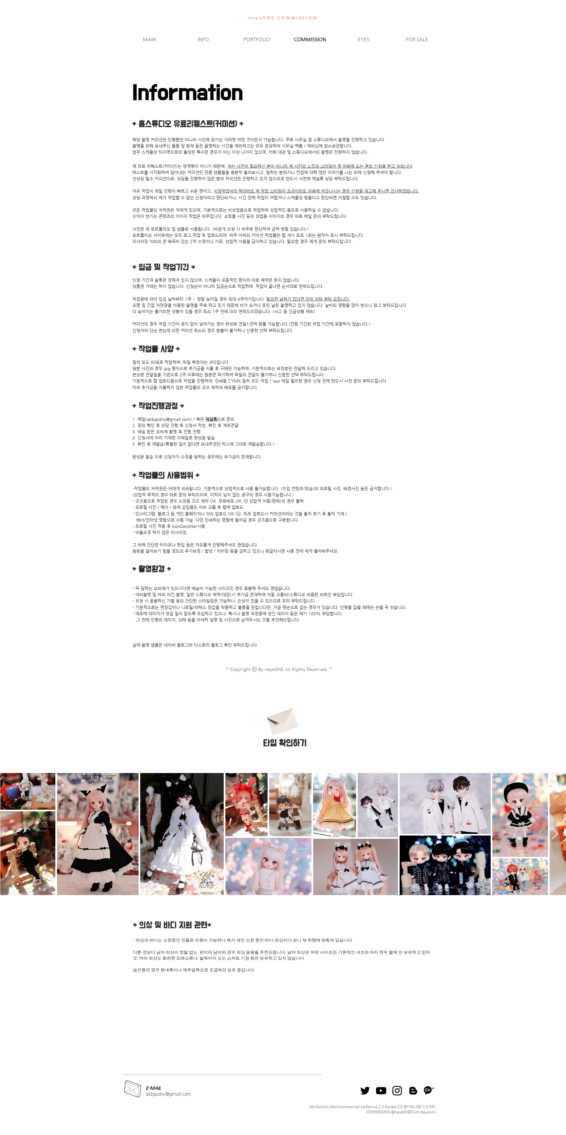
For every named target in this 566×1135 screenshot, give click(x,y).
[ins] (397, 1090)
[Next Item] (554, 834)
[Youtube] (381, 1090)
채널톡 (211, 419)
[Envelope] (282, 719)
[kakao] (429, 1090)
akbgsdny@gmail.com (168, 419)
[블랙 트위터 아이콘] (365, 1090)
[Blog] (413, 1090)
